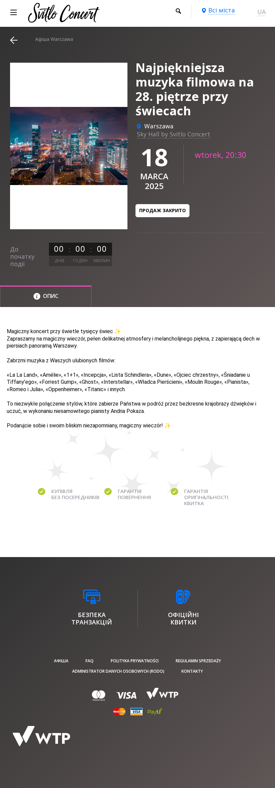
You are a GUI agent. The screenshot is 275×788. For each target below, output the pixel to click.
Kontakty (192, 671)
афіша (61, 661)
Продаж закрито (162, 210)
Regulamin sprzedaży (198, 661)
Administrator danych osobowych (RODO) (118, 671)
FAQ (90, 661)
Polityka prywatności (135, 661)
